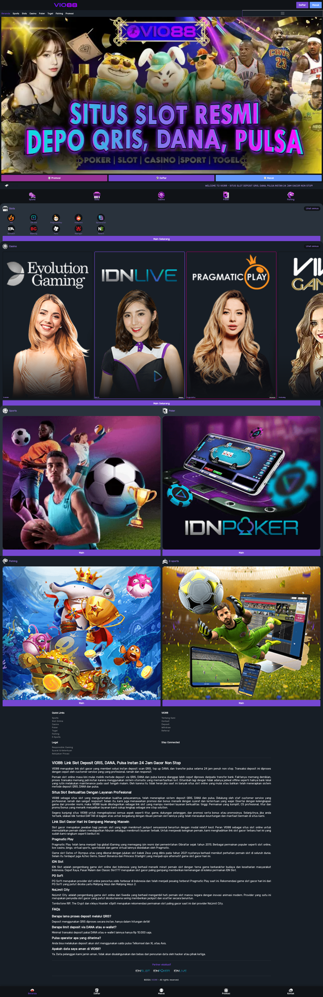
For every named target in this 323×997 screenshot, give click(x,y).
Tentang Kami (168, 718)
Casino (33, 13)
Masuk (315, 5)
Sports (16, 13)
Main (81, 552)
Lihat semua (312, 208)
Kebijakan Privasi (60, 754)
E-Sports (56, 737)
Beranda (5, 13)
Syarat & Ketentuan (62, 750)
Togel (50, 13)
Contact (165, 721)
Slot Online (57, 721)
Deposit (165, 724)
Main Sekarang (161, 239)
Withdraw (166, 727)
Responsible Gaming (62, 747)
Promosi (70, 13)
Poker (42, 13)
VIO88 (154, 980)
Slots (24, 13)
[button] (7, 95)
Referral (166, 731)
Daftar (302, 5)
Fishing (59, 13)
